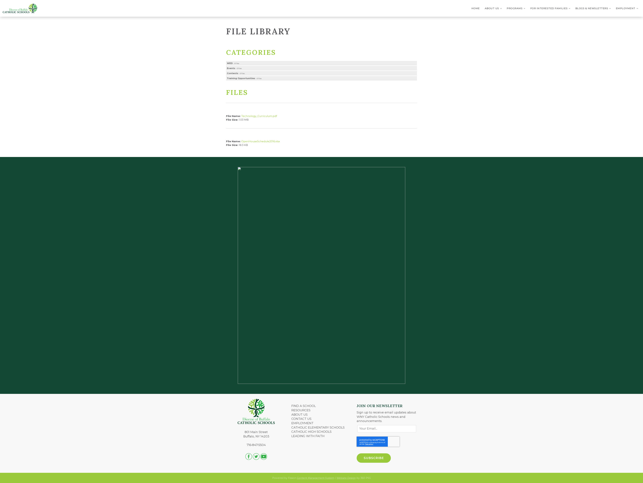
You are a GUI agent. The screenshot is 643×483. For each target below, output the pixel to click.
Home (475, 8)
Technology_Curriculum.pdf (259, 116)
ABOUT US (299, 414)
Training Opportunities (241, 78)
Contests (232, 73)
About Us (492, 8)
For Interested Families (549, 8)
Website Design (346, 477)
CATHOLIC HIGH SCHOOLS (311, 432)
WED (230, 63)
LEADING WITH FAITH (308, 436)
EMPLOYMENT (302, 423)
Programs (514, 8)
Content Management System (315, 477)
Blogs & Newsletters (591, 8)
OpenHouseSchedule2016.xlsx (260, 141)
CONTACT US (301, 419)
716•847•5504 (256, 445)
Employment (625, 8)
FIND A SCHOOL (303, 406)
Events (231, 68)
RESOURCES (300, 410)
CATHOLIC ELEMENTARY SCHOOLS (318, 427)
